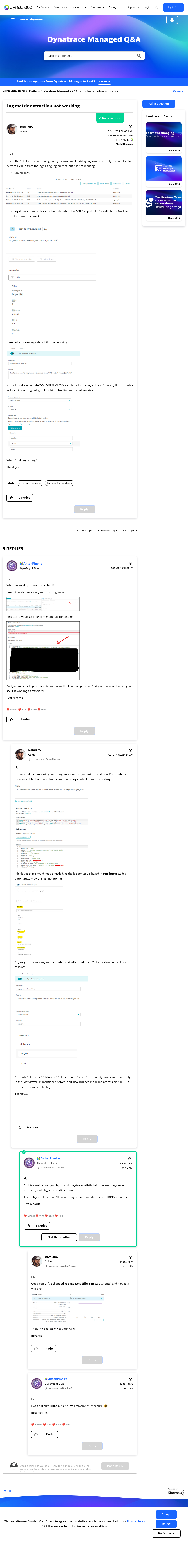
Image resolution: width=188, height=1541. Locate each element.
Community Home (31, 19)
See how (104, 81)
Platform (34, 91)
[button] (166, 1514)
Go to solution (112, 118)
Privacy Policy (136, 1521)
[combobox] (94, 55)
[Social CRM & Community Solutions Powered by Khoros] (176, 1491)
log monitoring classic (59, 483)
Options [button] (178, 91)
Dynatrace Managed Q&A (59, 91)
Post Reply (115, 1466)
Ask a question (159, 104)
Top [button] (9, 1490)
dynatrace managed (30, 483)
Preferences (166, 1533)
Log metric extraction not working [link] (99, 91)
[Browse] (14, 19)
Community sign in (172, 20)
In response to (45, 759)
